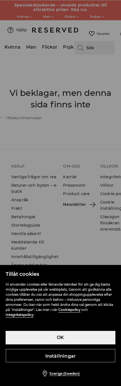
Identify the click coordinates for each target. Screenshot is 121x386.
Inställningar (60, 356)
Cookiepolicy (69, 310)
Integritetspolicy (19, 315)
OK (60, 337)
